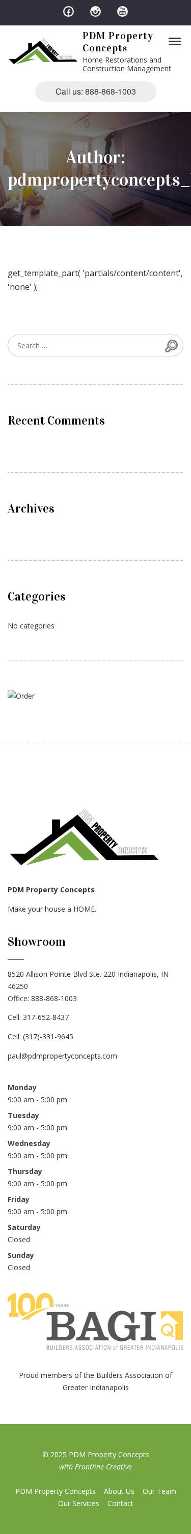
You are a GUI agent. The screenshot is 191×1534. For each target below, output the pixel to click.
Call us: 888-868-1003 (96, 91)
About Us (119, 1491)
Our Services (78, 1503)
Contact (120, 1503)
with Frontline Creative (95, 1466)
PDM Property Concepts (118, 41)
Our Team (159, 1491)
